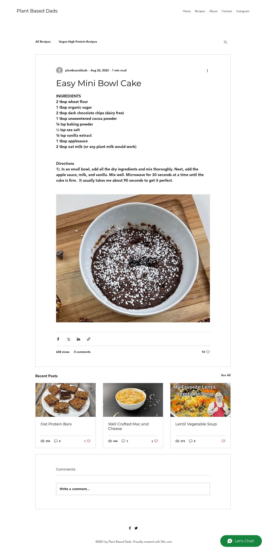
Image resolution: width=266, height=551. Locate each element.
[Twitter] (136, 528)
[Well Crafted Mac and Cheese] (133, 400)
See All (226, 375)
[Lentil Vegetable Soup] (200, 400)
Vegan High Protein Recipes (78, 41)
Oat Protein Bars (56, 424)
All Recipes (42, 41)
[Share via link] (89, 339)
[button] (225, 41)
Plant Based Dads (37, 11)
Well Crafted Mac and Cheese (128, 426)
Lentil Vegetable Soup (196, 424)
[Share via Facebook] (58, 339)
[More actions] (207, 70)
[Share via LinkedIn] (78, 339)
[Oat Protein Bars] (66, 400)
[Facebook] (130, 528)
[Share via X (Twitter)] (68, 339)
